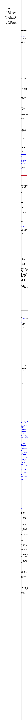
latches (25, 448)
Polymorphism (21, 460)
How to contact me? (13, 23)
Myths (25, 454)
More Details (8, 11)
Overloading (22, 457)
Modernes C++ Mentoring (11, 16)
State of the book (13, 12)
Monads (25, 452)
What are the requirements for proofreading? (11, 20)
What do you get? (13, 22)
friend (24, 443)
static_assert (22, 472)
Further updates (12, 10)
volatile (23, 480)
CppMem (24, 436)
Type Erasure (23, 477)
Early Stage (11, 8)
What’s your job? (13, 17)
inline (24, 446)
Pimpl (25, 459)
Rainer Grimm (22, 36)
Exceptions (24, 440)
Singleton (22, 469)
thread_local (21, 476)
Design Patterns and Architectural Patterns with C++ (22, 160)
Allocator (25, 421)
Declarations (24, 437)
